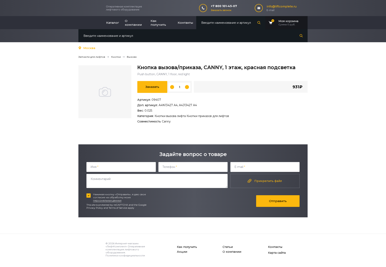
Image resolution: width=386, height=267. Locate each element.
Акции (182, 252)
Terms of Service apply (121, 207)
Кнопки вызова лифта (171, 116)
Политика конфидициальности (125, 255)
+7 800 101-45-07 (224, 6)
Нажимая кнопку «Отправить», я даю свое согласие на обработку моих (119, 197)
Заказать (152, 87)
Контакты (185, 23)
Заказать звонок (221, 10)
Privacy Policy (94, 207)
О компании (133, 23)
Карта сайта (277, 253)
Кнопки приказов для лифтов (208, 116)
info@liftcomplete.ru (282, 6)
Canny (166, 121)
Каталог (112, 23)
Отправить (278, 201)
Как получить (158, 23)
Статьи (228, 247)
